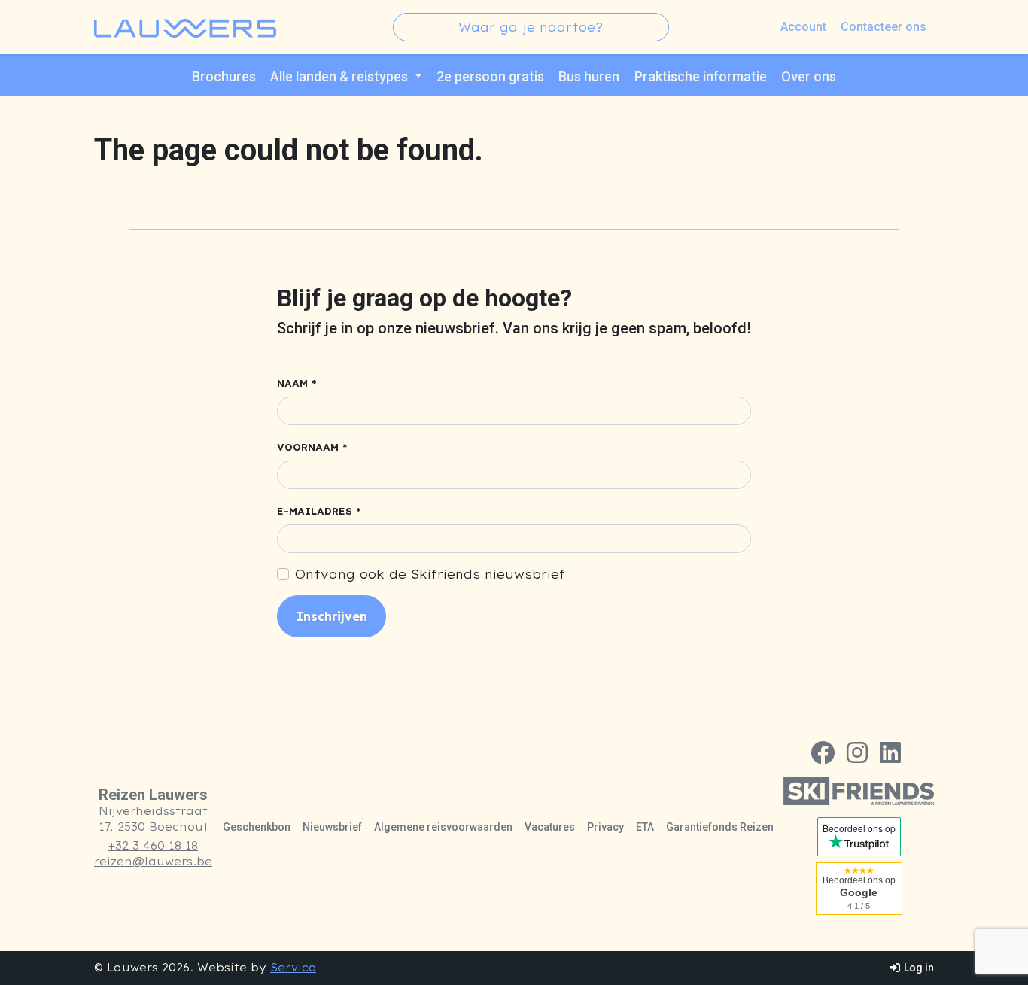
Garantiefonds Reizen (720, 827)
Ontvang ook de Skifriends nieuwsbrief (430, 574)
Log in (918, 968)
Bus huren (588, 76)
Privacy (605, 827)
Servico (293, 967)
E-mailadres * (319, 511)
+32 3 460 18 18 (153, 846)
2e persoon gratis (490, 76)
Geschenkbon (256, 827)
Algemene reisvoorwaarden (443, 827)
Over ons (808, 76)
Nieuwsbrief (332, 827)
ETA (645, 827)
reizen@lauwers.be (153, 861)
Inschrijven (332, 616)
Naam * (297, 383)
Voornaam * (312, 447)
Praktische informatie (700, 76)
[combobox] (531, 27)
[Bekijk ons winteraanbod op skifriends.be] (858, 791)
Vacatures (550, 827)
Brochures (224, 76)
